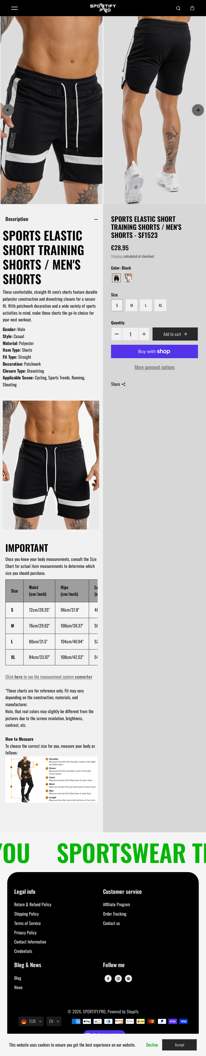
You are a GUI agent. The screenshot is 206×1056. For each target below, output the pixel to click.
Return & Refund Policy (32, 904)
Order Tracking (114, 913)
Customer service (122, 891)
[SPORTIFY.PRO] (103, 8)
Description (16, 218)
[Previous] (8, 110)
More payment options (155, 367)
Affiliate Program (116, 904)
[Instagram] (118, 979)
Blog (17, 978)
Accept (179, 1044)
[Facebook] (108, 979)
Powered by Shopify (123, 1011)
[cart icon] (192, 8)
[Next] (198, 110)
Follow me (114, 965)
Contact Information (30, 941)
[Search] (178, 8)
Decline (152, 1045)
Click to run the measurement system (48, 676)
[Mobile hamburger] (14, 8)
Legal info (24, 891)
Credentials (23, 951)
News (18, 987)
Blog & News (27, 965)
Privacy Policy (25, 932)
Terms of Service (27, 923)
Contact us (111, 923)
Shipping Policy (26, 913)
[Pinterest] (128, 979)
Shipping (117, 256)
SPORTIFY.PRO (94, 1011)
